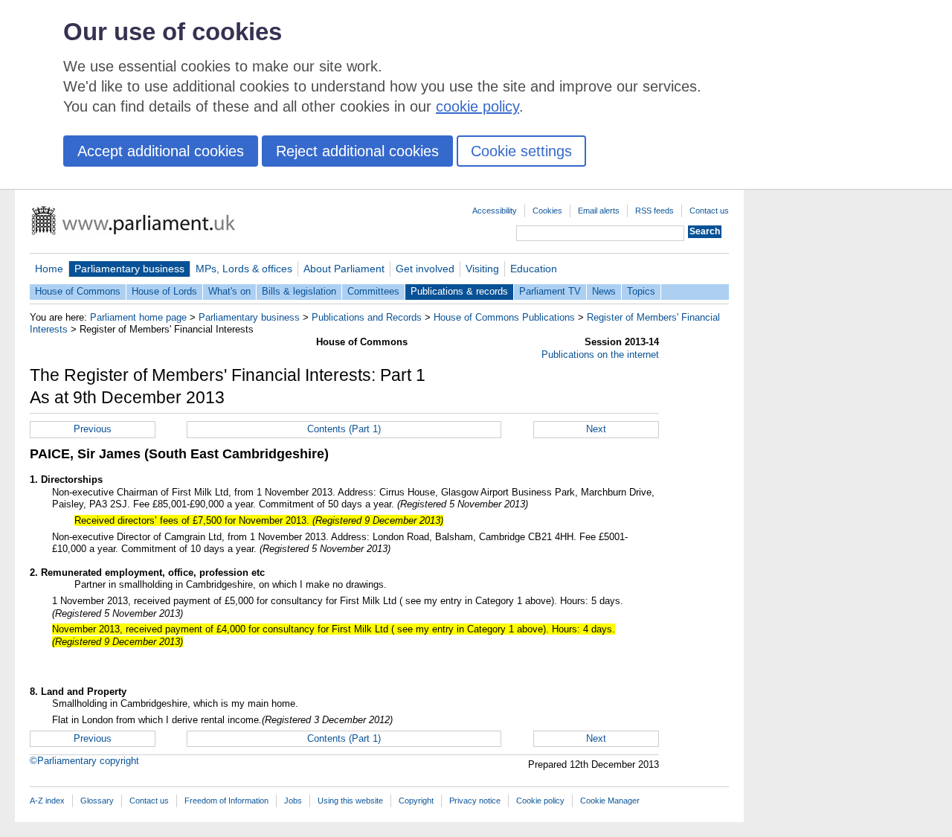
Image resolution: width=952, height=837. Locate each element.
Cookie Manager (610, 800)
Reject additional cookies (357, 151)
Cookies (547, 210)
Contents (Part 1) (344, 428)
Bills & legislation (299, 291)
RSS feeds (654, 210)
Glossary (97, 800)
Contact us (709, 210)
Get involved (425, 269)
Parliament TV (550, 291)
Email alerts (599, 210)
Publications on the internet (600, 354)
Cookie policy (540, 800)
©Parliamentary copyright (84, 760)
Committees (373, 291)
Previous (93, 428)
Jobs (293, 800)
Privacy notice (475, 800)
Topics (641, 291)
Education (533, 269)
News (604, 291)
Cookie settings (521, 151)
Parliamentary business (129, 269)
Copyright (416, 800)
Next (596, 428)
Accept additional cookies (160, 151)
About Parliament (344, 269)
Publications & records (459, 291)
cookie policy (477, 106)
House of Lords (164, 291)
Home (49, 269)
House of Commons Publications (504, 317)
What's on (229, 291)
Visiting (482, 269)
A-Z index (47, 800)
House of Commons (77, 291)
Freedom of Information (226, 800)
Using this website (350, 800)
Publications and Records (367, 317)
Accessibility (494, 210)
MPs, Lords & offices (244, 269)
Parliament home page (138, 317)
